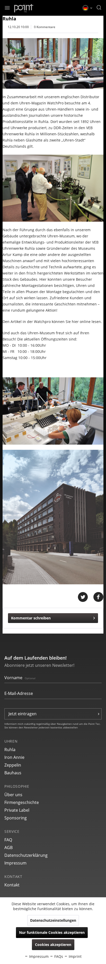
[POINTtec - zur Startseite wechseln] (24, 7)
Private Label (16, 810)
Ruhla (9, 749)
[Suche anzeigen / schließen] (99, 8)
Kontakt (12, 885)
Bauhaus (12, 773)
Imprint (75, 956)
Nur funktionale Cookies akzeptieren (52, 932)
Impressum (15, 863)
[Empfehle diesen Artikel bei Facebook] (98, 597)
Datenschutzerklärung (26, 855)
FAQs (58, 956)
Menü (7, 8)
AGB (8, 847)
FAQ (8, 840)
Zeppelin (12, 765)
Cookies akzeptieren (53, 944)
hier (75, 321)
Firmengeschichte (21, 802)
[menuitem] (7, 8)
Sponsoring (15, 818)
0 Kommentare (44, 27)
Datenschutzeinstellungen (53, 920)
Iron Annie (14, 757)
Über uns (13, 794)
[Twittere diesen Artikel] (85, 597)
